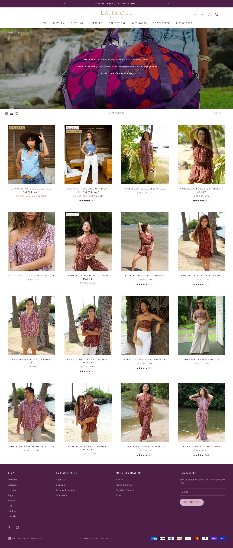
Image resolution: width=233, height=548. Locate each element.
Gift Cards (139, 23)
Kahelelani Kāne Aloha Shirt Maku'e (88, 448)
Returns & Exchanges (66, 490)
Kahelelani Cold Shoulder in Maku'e (88, 277)
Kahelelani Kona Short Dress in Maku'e (201, 190)
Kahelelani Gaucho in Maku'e (145, 446)
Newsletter (161, 23)
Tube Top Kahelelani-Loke (202, 359)
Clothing (77, 23)
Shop (20, 32)
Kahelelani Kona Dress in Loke (145, 189)
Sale (28, 32)
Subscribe (191, 502)
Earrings (12, 490)
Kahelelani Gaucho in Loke (201, 446)
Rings (10, 495)
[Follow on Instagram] (17, 527)
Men (10, 505)
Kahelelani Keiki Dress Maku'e (202, 275)
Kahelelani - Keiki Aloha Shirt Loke (31, 361)
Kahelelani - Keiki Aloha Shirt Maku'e (88, 361)
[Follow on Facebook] (9, 527)
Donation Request (125, 490)
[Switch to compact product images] (17, 113)
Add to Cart (31, 179)
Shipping (60, 484)
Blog (118, 495)
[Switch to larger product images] (6, 113)
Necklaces (12, 479)
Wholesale (61, 495)
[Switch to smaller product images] (11, 113)
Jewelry (58, 23)
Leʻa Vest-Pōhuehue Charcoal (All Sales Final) (88, 190)
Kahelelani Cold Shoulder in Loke (31, 275)
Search (119, 479)
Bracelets (12, 484)
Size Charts (184, 23)
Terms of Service (124, 484)
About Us (61, 479)
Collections (117, 23)
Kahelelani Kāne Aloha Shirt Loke (31, 446)
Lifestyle (95, 23)
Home (11, 32)
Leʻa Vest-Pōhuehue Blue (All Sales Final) (31, 190)
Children (12, 511)
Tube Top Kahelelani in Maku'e (145, 359)
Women (11, 500)
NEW (43, 23)
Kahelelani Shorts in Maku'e (145, 275)
